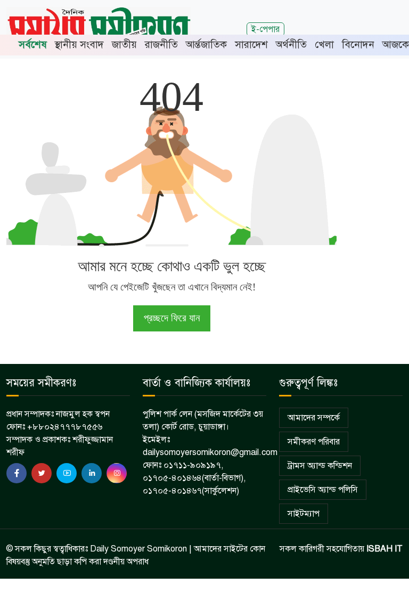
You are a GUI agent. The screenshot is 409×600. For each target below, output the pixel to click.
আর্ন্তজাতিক (206, 44)
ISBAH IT (384, 549)
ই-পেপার (265, 29)
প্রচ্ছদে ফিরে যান (172, 317)
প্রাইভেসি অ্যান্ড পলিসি (323, 489)
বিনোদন (358, 44)
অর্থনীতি (291, 44)
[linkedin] (91, 473)
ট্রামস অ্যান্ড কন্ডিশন (320, 465)
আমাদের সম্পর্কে (314, 417)
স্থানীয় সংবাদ (79, 44)
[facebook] (16, 473)
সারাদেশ (251, 44)
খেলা (324, 44)
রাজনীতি (161, 44)
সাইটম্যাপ (304, 513)
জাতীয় (124, 44)
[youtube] (66, 473)
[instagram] (117, 473)
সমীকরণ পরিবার (314, 441)
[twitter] (41, 473)
